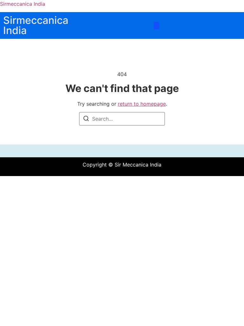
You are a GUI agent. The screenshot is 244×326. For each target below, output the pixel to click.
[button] (156, 25)
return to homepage (142, 104)
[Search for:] (122, 118)
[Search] (86, 119)
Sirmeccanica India (22, 4)
